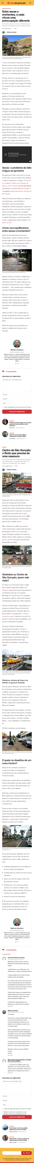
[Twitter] (18, 363)
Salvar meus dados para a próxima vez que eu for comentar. (17, 407)
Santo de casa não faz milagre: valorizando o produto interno (17, 435)
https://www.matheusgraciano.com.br (17, 352)
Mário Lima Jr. (12, 427)
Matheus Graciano (12, 32)
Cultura (11, 433)
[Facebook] (15, 363)
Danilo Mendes (12, 438)
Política (11, 421)
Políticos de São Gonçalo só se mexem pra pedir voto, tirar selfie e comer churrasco (20, 424)
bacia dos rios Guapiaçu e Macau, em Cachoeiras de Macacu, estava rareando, (16, 183)
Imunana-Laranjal (23, 188)
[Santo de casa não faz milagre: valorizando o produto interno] (5, 434)
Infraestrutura (6, 8)
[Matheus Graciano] (3, 32)
